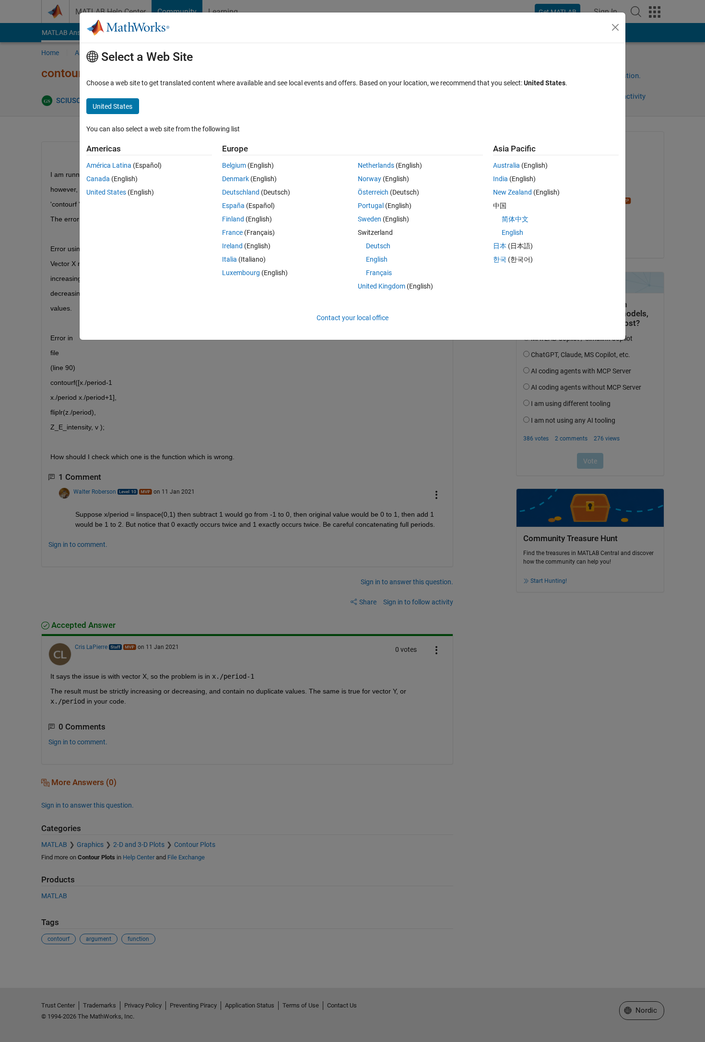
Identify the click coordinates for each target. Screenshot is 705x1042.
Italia (229, 259)
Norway (369, 179)
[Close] (615, 27)
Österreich (373, 192)
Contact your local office (352, 318)
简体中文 (515, 219)
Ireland (232, 246)
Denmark (235, 179)
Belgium (234, 165)
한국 (499, 259)
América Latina (108, 165)
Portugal (371, 205)
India (500, 179)
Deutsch (378, 246)
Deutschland (240, 192)
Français (379, 273)
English (377, 259)
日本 (499, 246)
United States (106, 192)
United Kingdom (381, 286)
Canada (98, 179)
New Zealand (512, 192)
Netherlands (376, 165)
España (233, 205)
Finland (233, 219)
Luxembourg (241, 273)
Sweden (369, 219)
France (232, 232)
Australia (506, 165)
